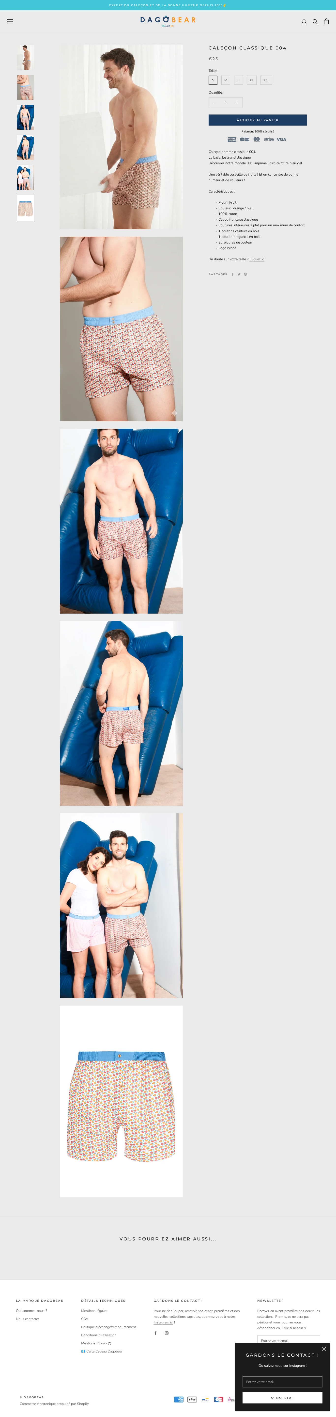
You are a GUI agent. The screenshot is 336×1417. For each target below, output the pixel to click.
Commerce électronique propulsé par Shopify (54, 1403)
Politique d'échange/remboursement (108, 1327)
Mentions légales (94, 1310)
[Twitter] (239, 274)
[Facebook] (232, 274)
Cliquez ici (256, 259)
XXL (266, 80)
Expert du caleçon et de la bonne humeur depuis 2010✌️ (168, 5)
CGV (84, 1319)
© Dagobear (32, 1397)
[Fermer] (324, 1349)
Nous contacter (27, 1319)
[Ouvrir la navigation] (10, 21)
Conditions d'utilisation (98, 1335)
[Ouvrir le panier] (326, 21)
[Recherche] (315, 21)
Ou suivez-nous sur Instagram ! (282, 1365)
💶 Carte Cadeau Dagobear (101, 1351)
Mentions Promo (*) (96, 1343)
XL (252, 80)
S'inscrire (282, 1398)
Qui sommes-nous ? (31, 1310)
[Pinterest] (245, 274)
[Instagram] (166, 1333)
